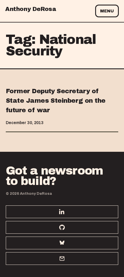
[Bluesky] (62, 243)
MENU (107, 11)
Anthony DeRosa (30, 9)
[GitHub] (62, 227)
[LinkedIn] (62, 211)
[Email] (62, 258)
